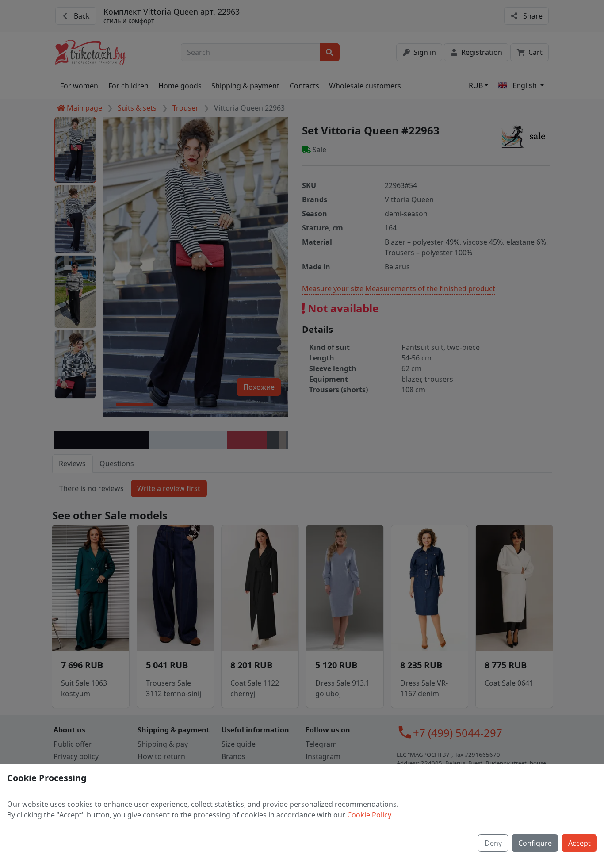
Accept (579, 843)
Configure (535, 843)
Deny (493, 843)
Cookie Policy (369, 815)
